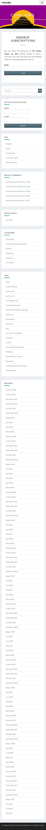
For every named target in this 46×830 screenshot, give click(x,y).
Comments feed (12, 158)
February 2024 (11, 436)
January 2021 (10, 608)
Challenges (10, 239)
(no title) (9, 220)
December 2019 (11, 669)
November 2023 (11, 450)
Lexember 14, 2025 (23, 196)
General (9, 248)
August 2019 (10, 688)
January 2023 (10, 497)
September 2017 (12, 795)
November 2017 (11, 785)
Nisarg (41, 825)
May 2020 (9, 646)
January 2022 (10, 553)
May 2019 (9, 702)
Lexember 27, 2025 (23, 182)
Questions (9, 361)
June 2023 (9, 474)
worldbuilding (11, 370)
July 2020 (9, 636)
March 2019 (10, 711)
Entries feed (10, 153)
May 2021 (9, 590)
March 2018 (10, 767)
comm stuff (10, 291)
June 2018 (9, 753)
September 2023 (12, 460)
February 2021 (11, 604)
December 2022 (11, 501)
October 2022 (11, 511)
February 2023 (11, 492)
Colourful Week (11, 287)
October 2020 (11, 622)
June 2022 (9, 529)
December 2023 (11, 446)
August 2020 (10, 632)
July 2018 (9, 748)
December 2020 (11, 613)
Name (6, 108)
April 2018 (9, 762)
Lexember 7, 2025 (23, 200)
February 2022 (11, 548)
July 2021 (9, 581)
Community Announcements (16, 244)
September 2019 (12, 683)
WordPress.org (11, 162)
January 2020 (10, 664)
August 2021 (10, 576)
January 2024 (10, 441)
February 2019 (11, 715)
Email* (6, 116)
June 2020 (9, 641)
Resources (9, 253)
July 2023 (9, 469)
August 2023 (10, 464)
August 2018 (10, 743)
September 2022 (12, 515)
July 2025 (9, 422)
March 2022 (10, 543)
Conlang (6, 2)
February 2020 (11, 660)
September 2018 (12, 739)
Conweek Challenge (13, 305)
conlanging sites (12, 301)
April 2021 (9, 595)
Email (6, 65)
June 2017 (9, 809)
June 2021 (9, 585)
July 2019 (9, 692)
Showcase (9, 258)
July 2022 (9, 525)
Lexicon (8, 342)
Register (9, 144)
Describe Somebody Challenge (17, 310)
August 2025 (10, 418)
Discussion (10, 315)
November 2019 (11, 674)
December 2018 (11, 725)
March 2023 (10, 487)
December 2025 (11, 399)
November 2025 (11, 404)
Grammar (9, 324)
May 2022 (9, 534)
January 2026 (10, 394)
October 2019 (11, 678)
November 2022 (11, 506)
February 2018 (11, 771)
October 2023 (11, 455)
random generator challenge (16, 366)
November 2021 (11, 562)
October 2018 (11, 734)
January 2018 (10, 776)
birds (8, 282)
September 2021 (12, 571)
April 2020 (9, 650)
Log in (8, 148)
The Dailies (10, 263)
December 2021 (11, 557)
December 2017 (11, 781)
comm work (10, 296)
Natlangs (9, 352)
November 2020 (11, 618)
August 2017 (10, 799)
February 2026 (11, 390)
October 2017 (11, 790)
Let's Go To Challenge (14, 333)
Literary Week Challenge (15, 347)
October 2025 (11, 408)
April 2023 (9, 483)
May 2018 (9, 757)
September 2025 (12, 413)
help (7, 328)
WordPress (28, 825)
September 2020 (12, 627)
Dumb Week (10, 319)
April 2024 (9, 427)
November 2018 (11, 729)
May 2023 (9, 478)
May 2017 (9, 813)
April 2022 (9, 539)
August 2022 (10, 520)
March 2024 (10, 432)
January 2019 (10, 720)
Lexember (9, 338)
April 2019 (9, 706)
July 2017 (9, 804)
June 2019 (9, 697)
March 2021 (10, 599)
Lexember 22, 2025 (23, 186)
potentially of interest (14, 356)
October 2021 (11, 567)
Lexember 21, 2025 (23, 191)
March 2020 (10, 655)
